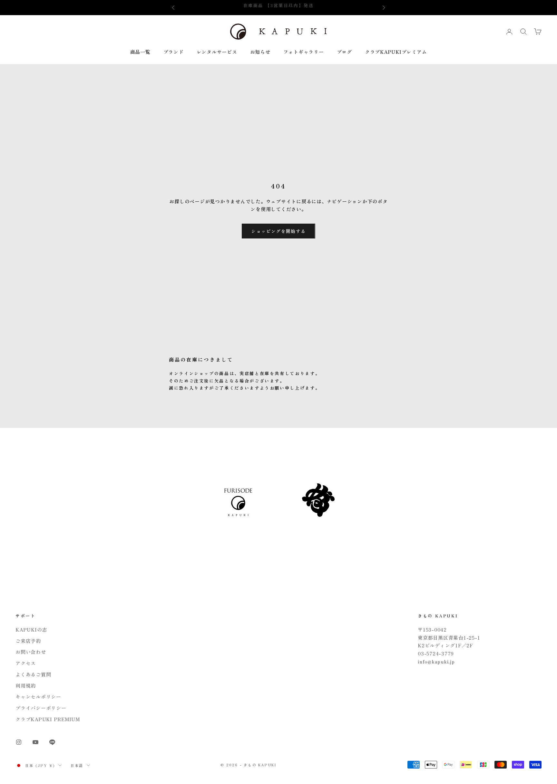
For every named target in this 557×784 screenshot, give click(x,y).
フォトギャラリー (303, 51)
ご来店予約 (28, 640)
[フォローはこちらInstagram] (18, 742)
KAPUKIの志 (31, 629)
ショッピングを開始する (278, 231)
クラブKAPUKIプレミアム (396, 51)
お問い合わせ (30, 651)
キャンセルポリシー (38, 696)
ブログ (344, 51)
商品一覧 (140, 51)
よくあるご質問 (33, 674)
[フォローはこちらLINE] (52, 742)
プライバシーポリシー (40, 707)
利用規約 (25, 685)
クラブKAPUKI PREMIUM (47, 719)
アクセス (25, 663)
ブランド (173, 51)
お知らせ (260, 51)
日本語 (77, 765)
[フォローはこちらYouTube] (35, 742)
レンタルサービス (217, 51)
